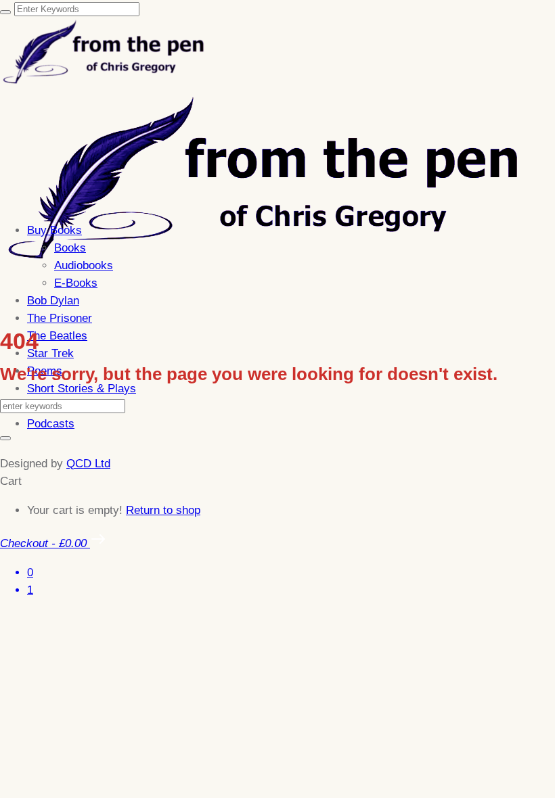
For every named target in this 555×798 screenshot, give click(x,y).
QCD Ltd (88, 463)
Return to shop (163, 510)
